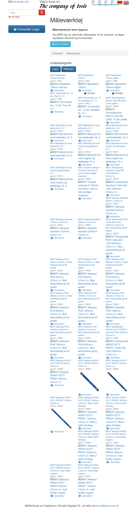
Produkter (58, 53)
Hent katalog (61, 44)
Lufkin (55, 69)
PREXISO (69, 69)
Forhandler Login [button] (28, 29)
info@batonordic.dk (108, 505)
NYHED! (15, 17)
